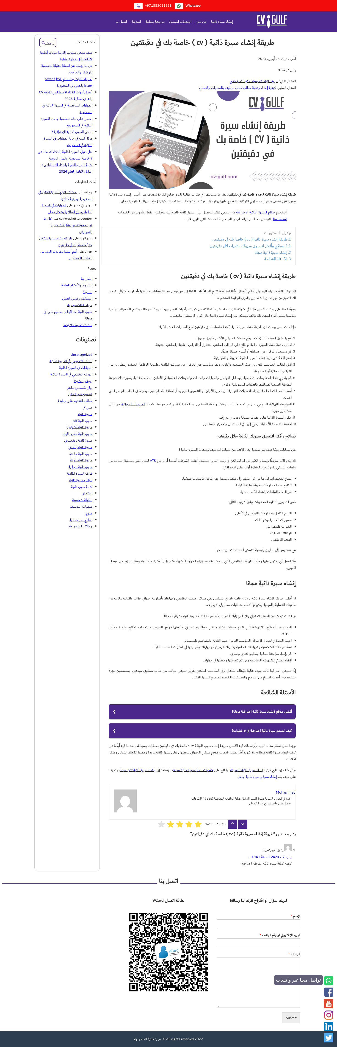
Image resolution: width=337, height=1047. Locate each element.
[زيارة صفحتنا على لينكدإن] (328, 1030)
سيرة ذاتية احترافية (79, 427)
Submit (291, 1018)
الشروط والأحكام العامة (76, 285)
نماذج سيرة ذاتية (80, 520)
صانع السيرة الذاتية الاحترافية (255, 212)
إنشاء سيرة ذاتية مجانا (271, 252)
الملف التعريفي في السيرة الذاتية (71, 361)
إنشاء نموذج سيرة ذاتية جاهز (257, 777)
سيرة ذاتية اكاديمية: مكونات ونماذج (254, 81)
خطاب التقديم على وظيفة (75, 401)
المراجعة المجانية (133, 404)
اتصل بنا (121, 22)
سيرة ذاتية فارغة (81, 460)
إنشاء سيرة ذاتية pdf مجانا (137, 770)
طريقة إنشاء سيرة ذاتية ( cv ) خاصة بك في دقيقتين (249, 239)
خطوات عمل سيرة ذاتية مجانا (193, 770)
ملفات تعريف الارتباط (77, 325)
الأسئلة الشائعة (275, 259)
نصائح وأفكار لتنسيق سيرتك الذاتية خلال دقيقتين (247, 246)
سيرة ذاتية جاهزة (80, 454)
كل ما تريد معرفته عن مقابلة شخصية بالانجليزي (68, 225)
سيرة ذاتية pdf (82, 421)
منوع (89, 513)
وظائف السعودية (80, 526)
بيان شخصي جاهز (80, 388)
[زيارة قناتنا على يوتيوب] (328, 1007)
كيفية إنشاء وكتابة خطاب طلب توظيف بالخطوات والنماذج (237, 88)
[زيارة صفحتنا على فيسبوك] (328, 996)
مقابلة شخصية (82, 500)
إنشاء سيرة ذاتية (222, 22)
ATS (153, 461)
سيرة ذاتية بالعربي (80, 447)
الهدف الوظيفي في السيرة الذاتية (71, 374)
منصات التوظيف (81, 507)
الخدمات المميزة (180, 22)
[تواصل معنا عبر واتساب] (328, 984)
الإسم (295, 916)
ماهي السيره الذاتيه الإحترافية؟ (72, 132)
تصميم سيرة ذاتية (80, 394)
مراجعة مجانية (155, 22)
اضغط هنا (280, 219)
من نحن (201, 22)
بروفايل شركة (83, 381)
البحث (45, 22)
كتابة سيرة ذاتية (81, 487)
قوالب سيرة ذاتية (80, 480)
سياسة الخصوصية (79, 305)
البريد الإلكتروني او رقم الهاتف (280, 935)
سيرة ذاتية (85, 414)
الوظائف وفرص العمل (77, 299)
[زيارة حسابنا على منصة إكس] (328, 1041)
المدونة (136, 22)
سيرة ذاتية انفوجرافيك (77, 434)
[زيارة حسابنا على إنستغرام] (328, 1019)
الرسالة (294, 954)
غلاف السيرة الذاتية (79, 473)
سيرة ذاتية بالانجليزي (78, 440)
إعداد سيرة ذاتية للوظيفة (246, 770)
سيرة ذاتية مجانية (80, 467)
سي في (87, 407)
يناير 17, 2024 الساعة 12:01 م (270, 857)
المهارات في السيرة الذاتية (75, 368)
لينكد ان (87, 493)
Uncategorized (81, 355)
